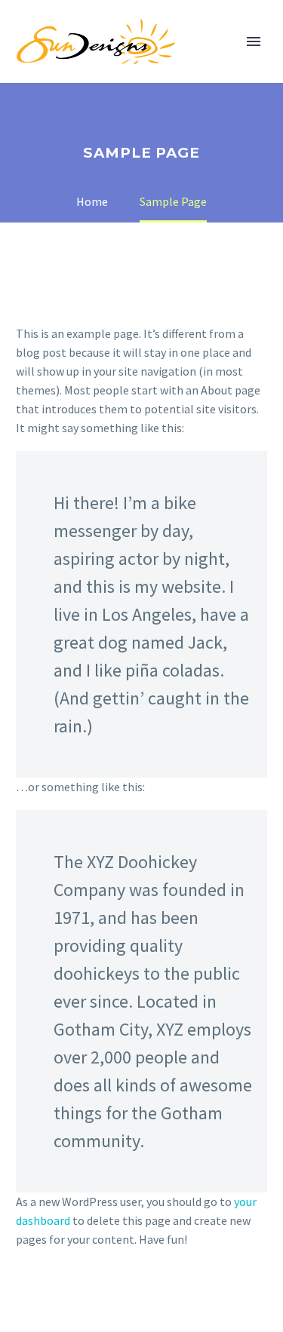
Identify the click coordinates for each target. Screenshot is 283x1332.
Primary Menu (253, 41)
